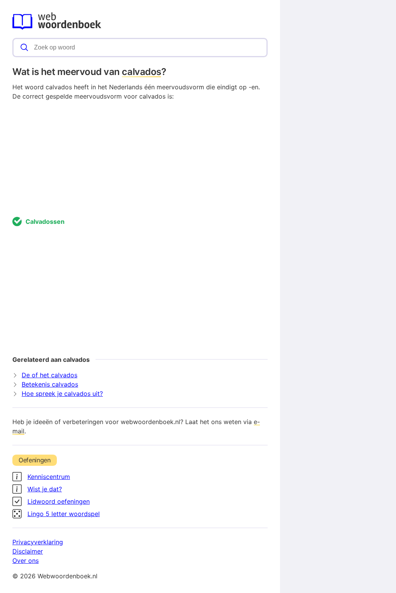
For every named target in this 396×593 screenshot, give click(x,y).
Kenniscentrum (48, 477)
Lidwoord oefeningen (58, 501)
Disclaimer (27, 551)
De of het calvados (49, 375)
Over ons (25, 560)
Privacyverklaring (37, 542)
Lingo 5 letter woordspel (63, 514)
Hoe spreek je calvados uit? (62, 393)
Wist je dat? (44, 489)
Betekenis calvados (50, 384)
